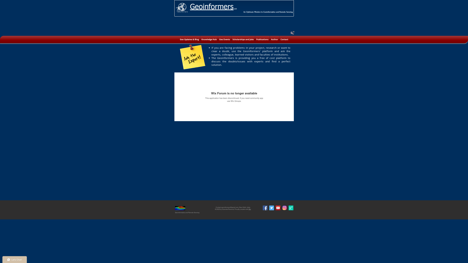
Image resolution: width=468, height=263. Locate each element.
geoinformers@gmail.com (230, 207)
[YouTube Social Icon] (278, 208)
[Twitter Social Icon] (271, 208)
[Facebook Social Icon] (265, 208)
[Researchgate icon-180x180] (291, 208)
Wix (250, 209)
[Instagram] (284, 208)
